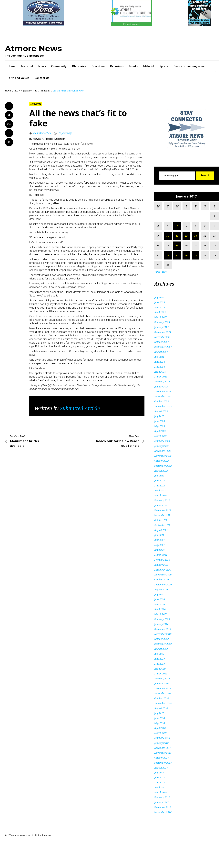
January (27, 90)
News (42, 66)
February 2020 (162, 619)
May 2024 (159, 366)
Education (98, 66)
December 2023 (162, 391)
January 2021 (161, 564)
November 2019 (163, 633)
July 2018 (159, 713)
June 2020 (159, 599)
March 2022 (160, 495)
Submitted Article (42, 132)
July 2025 (159, 297)
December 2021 (162, 510)
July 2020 (159, 594)
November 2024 (163, 337)
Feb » (164, 271)
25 (177, 255)
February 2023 (162, 440)
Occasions (116, 66)
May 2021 (159, 544)
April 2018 (160, 728)
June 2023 (159, 421)
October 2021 (161, 520)
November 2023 (163, 396)
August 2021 (161, 530)
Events (133, 66)
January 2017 (161, 802)
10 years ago (65, 132)
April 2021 (160, 549)
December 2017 (162, 747)
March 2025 (160, 317)
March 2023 (160, 436)
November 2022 (163, 455)
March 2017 (160, 792)
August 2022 (161, 470)
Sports (164, 66)
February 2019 (162, 678)
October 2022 (161, 460)
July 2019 (159, 653)
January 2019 (161, 683)
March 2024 (160, 376)
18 (177, 245)
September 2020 (163, 584)
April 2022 (160, 490)
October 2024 (161, 341)
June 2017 (159, 777)
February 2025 (162, 322)
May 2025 (159, 307)
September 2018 (163, 703)
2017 (17, 90)
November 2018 (163, 693)
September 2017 (163, 762)
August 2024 (161, 351)
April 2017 (160, 787)
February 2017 (162, 797)
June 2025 (159, 302)
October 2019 (161, 638)
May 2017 (159, 782)
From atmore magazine (189, 66)
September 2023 (163, 406)
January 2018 (161, 742)
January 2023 (161, 445)
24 (167, 255)
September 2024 (163, 347)
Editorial (148, 66)
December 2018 (162, 688)
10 (167, 235)
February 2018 (162, 737)
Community (59, 66)
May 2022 (159, 485)
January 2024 (161, 386)
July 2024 (159, 356)
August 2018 (161, 708)
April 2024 (160, 371)
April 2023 (160, 431)
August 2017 (161, 767)
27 (195, 255)
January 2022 (161, 505)
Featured (27, 66)
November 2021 (163, 515)
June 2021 (159, 539)
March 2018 (160, 732)
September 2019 (163, 643)
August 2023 (161, 411)
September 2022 (163, 465)
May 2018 (159, 723)
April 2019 (160, 668)
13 (195, 235)
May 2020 (159, 604)
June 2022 (159, 480)
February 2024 (162, 381)
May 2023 (159, 426)
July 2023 (159, 416)
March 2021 (160, 554)
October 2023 (161, 401)
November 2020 (163, 574)
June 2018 (159, 718)
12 (186, 235)
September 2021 (163, 525)
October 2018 (161, 698)
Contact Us (42, 78)
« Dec (157, 271)
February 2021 (162, 559)
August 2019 (161, 648)
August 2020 (161, 589)
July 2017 (159, 772)
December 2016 (162, 807)
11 (36, 90)
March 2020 (160, 614)
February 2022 (162, 500)
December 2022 (162, 450)
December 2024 (162, 332)
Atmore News (33, 48)
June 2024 (159, 361)
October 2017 (161, 757)
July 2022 (159, 475)
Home (12, 66)
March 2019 (160, 673)
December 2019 (162, 629)
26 (186, 255)
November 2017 (163, 752)
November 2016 (163, 812)
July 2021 (159, 535)
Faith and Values (18, 78)
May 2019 (159, 663)
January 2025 (161, 327)
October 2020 (161, 579)
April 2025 (160, 312)
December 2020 (162, 569)
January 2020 (161, 624)
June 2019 (159, 658)
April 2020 (160, 609)
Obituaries (79, 66)
